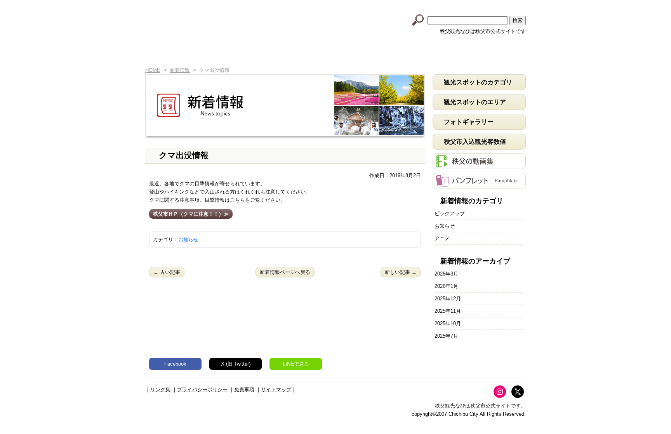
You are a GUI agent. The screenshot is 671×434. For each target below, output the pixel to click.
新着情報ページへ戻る (285, 272)
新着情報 (199, 53)
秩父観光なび (211, 19)
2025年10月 (448, 323)
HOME (157, 53)
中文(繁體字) (480, 5)
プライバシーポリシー (202, 389)
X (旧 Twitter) (235, 364)
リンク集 (160, 389)
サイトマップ (276, 389)
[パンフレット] (479, 184)
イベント (378, 53)
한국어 (510, 5)
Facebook (175, 364)
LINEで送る (296, 364)
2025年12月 (448, 299)
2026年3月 (446, 274)
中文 (450, 5)
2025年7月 (446, 336)
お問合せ (496, 53)
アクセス (437, 53)
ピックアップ (450, 213)
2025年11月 (448, 311)
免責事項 (244, 389)
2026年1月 (446, 286)
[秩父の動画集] (479, 165)
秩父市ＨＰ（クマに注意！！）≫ (191, 214)
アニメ (442, 238)
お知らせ (188, 239)
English (420, 5)
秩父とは (259, 53)
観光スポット (318, 53)
